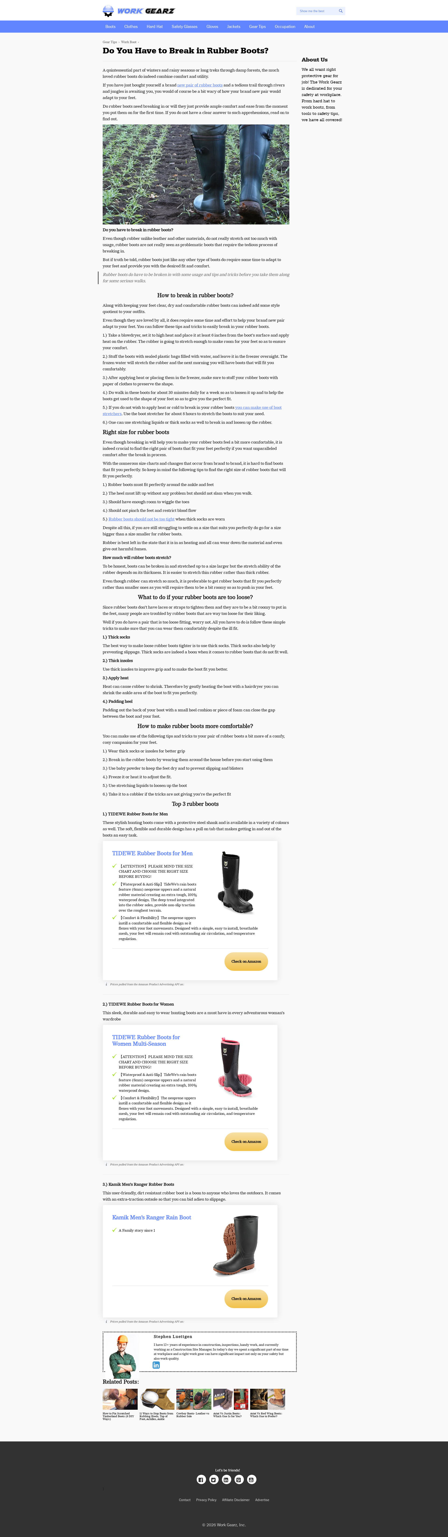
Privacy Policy (206, 1499)
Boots (110, 26)
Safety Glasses (184, 26)
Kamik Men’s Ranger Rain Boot (151, 1217)
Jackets (233, 26)
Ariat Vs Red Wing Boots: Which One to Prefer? (266, 1415)
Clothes (131, 26)
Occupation (285, 26)
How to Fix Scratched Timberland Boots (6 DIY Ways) (118, 1416)
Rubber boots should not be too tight (141, 519)
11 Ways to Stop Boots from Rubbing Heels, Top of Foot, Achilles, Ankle (156, 1416)
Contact (185, 1499)
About (309, 26)
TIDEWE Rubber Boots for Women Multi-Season (146, 1040)
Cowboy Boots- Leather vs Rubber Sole (192, 1415)
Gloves (212, 26)
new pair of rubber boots (200, 85)
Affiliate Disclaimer (236, 1499)
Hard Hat (155, 26)
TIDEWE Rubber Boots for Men (152, 853)
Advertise (262, 1499)
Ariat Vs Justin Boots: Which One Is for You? (227, 1415)
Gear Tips (257, 26)
